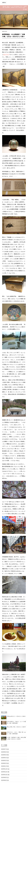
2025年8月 (4, 780)
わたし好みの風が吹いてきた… (17, 6)
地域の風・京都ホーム (7, 6)
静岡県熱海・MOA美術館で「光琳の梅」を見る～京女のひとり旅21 (15, 7)
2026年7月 (4, 749)
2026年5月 (4, 754)
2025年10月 (4, 774)
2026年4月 (4, 757)
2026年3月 (4, 760)
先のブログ (6, 54)
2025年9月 (4, 777)
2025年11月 (4, 771)
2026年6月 (4, 752)
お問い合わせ (23, 9)
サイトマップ (26, 9)
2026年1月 (4, 766)
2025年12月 (4, 769)
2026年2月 (4, 763)
